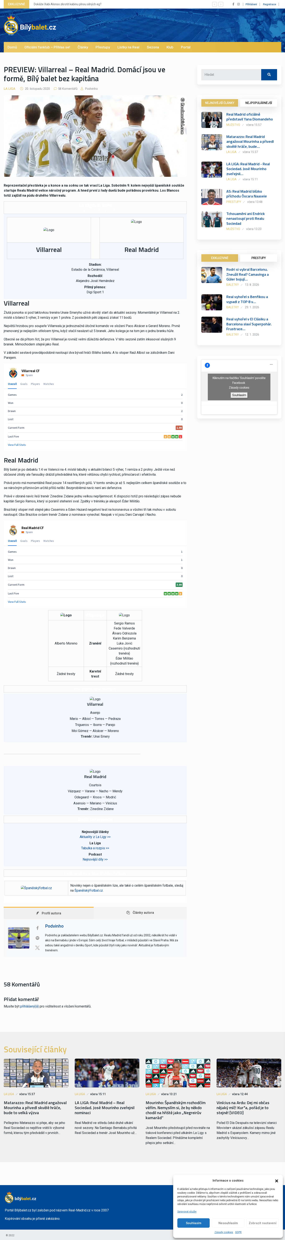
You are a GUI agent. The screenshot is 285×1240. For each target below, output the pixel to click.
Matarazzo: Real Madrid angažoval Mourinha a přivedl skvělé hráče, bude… (250, 141)
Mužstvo (233, 124)
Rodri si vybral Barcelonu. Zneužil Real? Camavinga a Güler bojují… (247, 274)
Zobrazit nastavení (262, 1223)
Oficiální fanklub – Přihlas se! (47, 47)
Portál (185, 47)
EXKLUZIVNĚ (219, 258)
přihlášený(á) (29, 1006)
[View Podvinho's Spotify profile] (37, 938)
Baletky (232, 284)
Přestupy (103, 47)
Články (83, 47)
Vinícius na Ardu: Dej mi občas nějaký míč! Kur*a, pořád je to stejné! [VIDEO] (243, 1107)
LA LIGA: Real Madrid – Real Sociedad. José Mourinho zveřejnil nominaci (105, 1107)
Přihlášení (251, 4)
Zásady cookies (223, 1232)
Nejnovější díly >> (95, 859)
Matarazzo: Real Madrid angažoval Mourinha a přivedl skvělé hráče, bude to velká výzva (35, 1107)
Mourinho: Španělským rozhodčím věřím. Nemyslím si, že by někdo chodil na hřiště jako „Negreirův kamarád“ (176, 1110)
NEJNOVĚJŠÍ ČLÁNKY (219, 103)
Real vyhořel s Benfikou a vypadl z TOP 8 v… (247, 299)
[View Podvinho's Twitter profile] (37, 947)
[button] (277, 1180)
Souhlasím (193, 1223)
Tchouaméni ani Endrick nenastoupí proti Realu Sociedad (245, 218)
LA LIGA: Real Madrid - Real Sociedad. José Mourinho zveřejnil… (248, 169)
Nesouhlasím (228, 1223)
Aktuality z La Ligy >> (95, 837)
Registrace (269, 4)
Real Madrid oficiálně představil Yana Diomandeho (249, 116)
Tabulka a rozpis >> (95, 848)
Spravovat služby (187, 1211)
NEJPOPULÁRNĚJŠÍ (258, 103)
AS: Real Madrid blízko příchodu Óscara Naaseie (246, 193)
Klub (169, 47)
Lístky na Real (128, 47)
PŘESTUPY (258, 258)
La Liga (9, 89)
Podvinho (91, 89)
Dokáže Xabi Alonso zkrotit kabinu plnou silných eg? (67, 4)
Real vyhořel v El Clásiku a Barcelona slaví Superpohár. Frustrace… (249, 324)
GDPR (238, 1232)
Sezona (153, 47)
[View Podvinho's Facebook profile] (37, 928)
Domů (12, 47)
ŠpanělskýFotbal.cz (88, 890)
